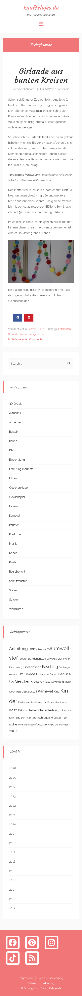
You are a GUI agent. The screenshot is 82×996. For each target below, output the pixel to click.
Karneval (14, 515)
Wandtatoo (16, 609)
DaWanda (52, 658)
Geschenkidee (18, 487)
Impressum (26, 978)
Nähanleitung (48, 710)
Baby (33, 649)
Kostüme (15, 534)
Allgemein (15, 422)
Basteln (31, 329)
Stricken (14, 599)
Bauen (13, 441)
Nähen (42, 329)
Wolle (13, 730)
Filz (20, 674)
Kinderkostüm (38, 702)
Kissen (50, 702)
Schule (57, 717)
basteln (42, 649)
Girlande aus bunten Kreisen (41, 75)
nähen (63, 710)
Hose (18, 692)
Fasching (50, 667)
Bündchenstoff (37, 658)
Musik (13, 543)
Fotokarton (64, 329)
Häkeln (13, 506)
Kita (57, 702)
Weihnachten (61, 724)
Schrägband (45, 717)
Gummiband (57, 682)
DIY (11, 450)
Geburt (54, 674)
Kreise (23, 334)
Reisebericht (17, 571)
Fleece (29, 674)
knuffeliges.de (41, 7)
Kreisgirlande (36, 334)
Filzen (13, 478)
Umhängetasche (27, 724)
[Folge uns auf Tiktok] (12, 957)
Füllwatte (42, 674)
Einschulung (17, 459)
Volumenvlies (45, 724)
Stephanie (63, 89)
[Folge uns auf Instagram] (51, 942)
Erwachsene (32, 667)
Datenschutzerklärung (41, 983)
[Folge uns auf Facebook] (12, 942)
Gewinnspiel (17, 497)
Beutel (23, 658)
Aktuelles (15, 413)
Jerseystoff (29, 691)
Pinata (13, 562)
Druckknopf (64, 658)
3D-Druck (15, 403)
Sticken (13, 590)
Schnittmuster (18, 581)
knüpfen (14, 525)
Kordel (63, 702)
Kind (57, 691)
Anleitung (18, 648)
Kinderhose (24, 702)
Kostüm (15, 710)
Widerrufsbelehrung (51, 978)
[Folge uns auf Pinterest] (32, 942)
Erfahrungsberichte (21, 469)
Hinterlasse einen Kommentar (25, 339)
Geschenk (24, 681)
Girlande (13, 334)
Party (17, 717)
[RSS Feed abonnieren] (32, 957)
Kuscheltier (30, 710)
